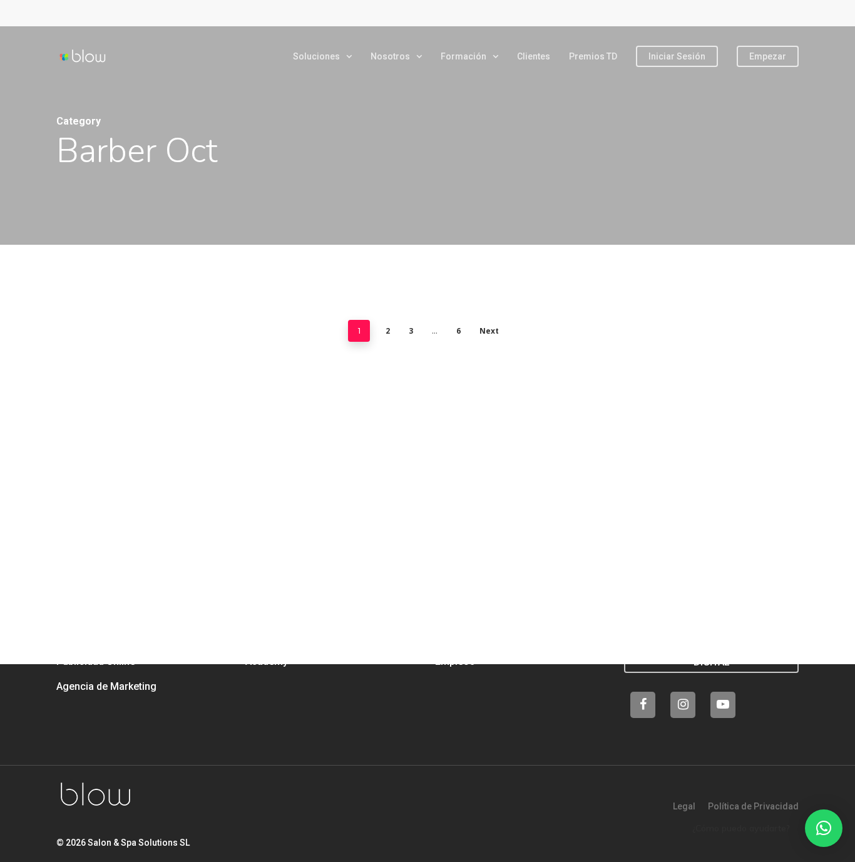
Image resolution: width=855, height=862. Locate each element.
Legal (684, 806)
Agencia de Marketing (106, 686)
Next (489, 331)
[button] (823, 828)
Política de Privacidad (753, 806)
